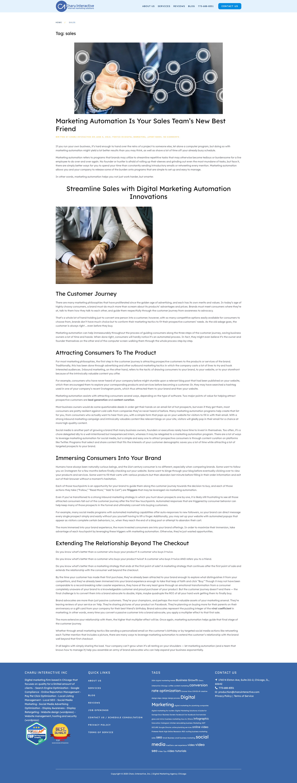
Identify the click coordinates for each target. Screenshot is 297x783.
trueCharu (170, 745)
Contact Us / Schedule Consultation (115, 717)
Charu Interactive (80, 137)
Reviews (179, 6)
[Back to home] (75, 6)
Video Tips (162, 751)
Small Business (168, 738)
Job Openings (98, 710)
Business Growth (187, 680)
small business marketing (185, 738)
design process (174, 698)
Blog (191, 6)
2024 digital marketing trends (163, 680)
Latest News (154, 137)
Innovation (156, 723)
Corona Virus (186, 691)
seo (159, 737)
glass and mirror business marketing (166, 719)
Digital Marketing (135, 137)
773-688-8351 (206, 6)
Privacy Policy (99, 725)
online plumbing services (182, 727)
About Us (94, 680)
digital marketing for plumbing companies (191, 705)
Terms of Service (100, 732)
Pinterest (155, 731)
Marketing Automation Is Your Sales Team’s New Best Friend (141, 125)
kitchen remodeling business (181, 723)
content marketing (181, 686)
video (191, 745)
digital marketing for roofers (163, 711)
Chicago (164, 686)
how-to (184, 719)
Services (164, 6)
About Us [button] (148, 6)
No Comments (171, 137)
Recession (177, 731)
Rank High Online (166, 731)
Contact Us (230, 6)
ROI (183, 731)
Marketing (197, 723)
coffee (170, 686)
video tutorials (176, 751)
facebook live (181, 715)
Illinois (190, 719)
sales (154, 738)
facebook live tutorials (197, 715)
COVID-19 (196, 691)
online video (200, 727)
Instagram (165, 723)
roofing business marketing (196, 731)
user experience (180, 745)
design (164, 698)
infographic (201, 718)
